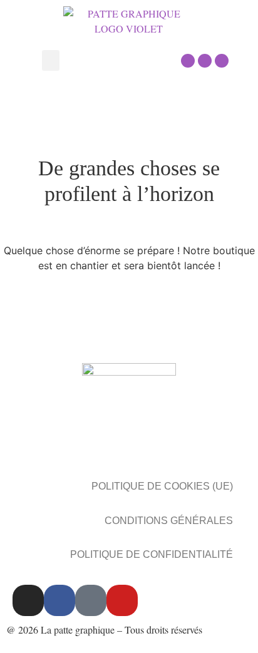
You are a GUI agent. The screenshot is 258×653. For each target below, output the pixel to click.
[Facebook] (205, 61)
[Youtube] (222, 61)
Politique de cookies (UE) (162, 486)
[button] (50, 60)
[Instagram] (188, 61)
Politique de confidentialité (151, 554)
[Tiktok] (90, 600)
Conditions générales (169, 520)
